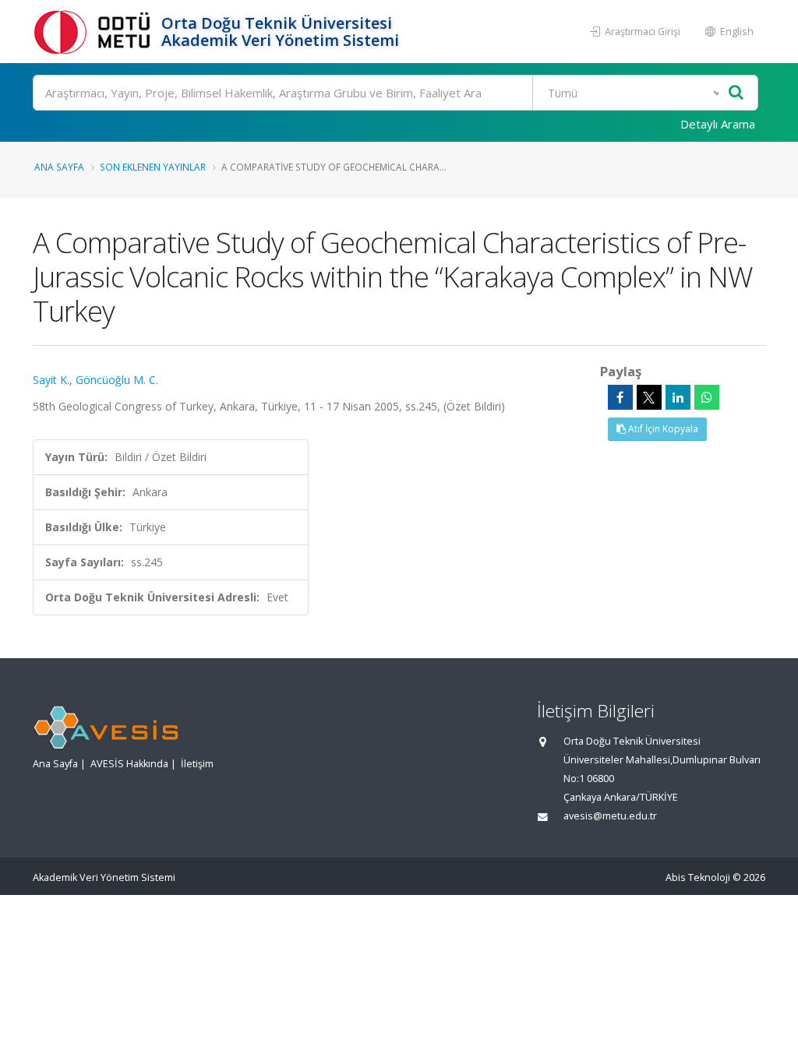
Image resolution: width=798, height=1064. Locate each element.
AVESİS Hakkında (129, 763)
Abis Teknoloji (698, 877)
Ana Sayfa (59, 166)
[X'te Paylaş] (649, 397)
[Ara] (736, 93)
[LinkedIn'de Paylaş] (678, 397)
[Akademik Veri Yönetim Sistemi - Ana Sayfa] (95, 31)
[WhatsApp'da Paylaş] (706, 397)
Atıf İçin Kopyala (662, 428)
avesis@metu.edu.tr (610, 816)
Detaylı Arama (717, 124)
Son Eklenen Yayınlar (153, 166)
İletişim (197, 763)
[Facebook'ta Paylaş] (620, 397)
